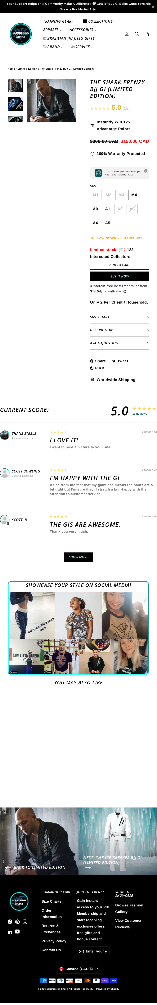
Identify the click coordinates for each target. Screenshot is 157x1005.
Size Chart (100, 316)
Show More (78, 557)
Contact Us (51, 950)
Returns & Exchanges (51, 929)
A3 (132, 209)
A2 (119, 209)
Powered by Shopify (107, 989)
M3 (121, 195)
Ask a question (104, 343)
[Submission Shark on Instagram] (25, 921)
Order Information (52, 913)
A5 (107, 223)
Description (101, 330)
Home (11, 68)
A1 (107, 209)
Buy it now (119, 276)
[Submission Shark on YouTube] (17, 931)
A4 (95, 223)
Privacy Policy (54, 941)
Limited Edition (28, 68)
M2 (108, 195)
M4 (134, 195)
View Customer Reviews (128, 924)
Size (93, 186)
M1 (95, 195)
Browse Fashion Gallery (129, 908)
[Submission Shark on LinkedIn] (10, 931)
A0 (95, 209)
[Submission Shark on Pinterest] (17, 921)
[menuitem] (58, 21)
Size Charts (51, 901)
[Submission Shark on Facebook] (10, 921)
